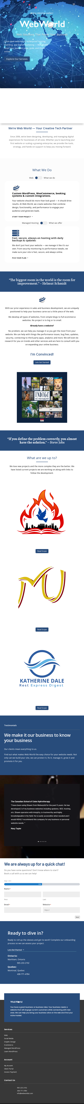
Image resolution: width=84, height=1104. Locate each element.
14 (52, 418)
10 (44, 418)
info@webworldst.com (25, 1093)
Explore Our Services (17, 58)
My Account (8, 1065)
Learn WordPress (11, 1051)
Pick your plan (19, 258)
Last (44, 899)
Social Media (8, 1038)
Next (77, 917)
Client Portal (8, 1069)
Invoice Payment (10, 1072)
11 (46, 418)
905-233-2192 (23, 963)
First (6, 899)
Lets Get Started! (42, 362)
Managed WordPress (12, 1048)
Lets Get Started (15, 950)
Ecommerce (8, 1045)
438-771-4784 (23, 974)
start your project (21, 217)
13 (50, 418)
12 (48, 418)
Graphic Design (10, 1042)
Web (6, 1035)
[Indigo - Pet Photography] (42, 422)
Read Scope (42, 551)
